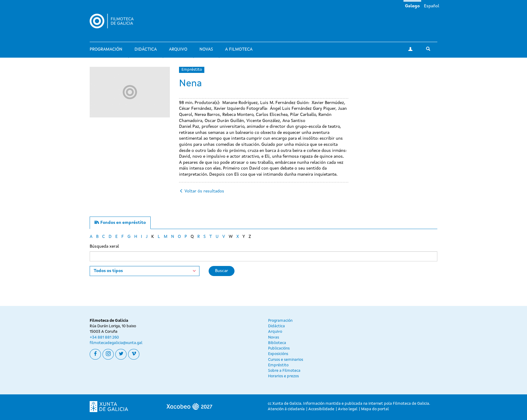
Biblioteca (277, 343)
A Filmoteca (239, 49)
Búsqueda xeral (104, 246)
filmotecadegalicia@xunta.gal (116, 343)
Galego (412, 6)
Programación (106, 49)
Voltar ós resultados (204, 191)
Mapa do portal (375, 409)
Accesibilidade (321, 409)
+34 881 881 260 (104, 337)
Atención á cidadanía (286, 409)
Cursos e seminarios (285, 360)
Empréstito (191, 70)
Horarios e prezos (283, 376)
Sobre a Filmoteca (284, 371)
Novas (206, 49)
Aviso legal (347, 409)
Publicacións (279, 348)
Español (431, 6)
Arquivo (178, 49)
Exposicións (278, 354)
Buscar (221, 271)
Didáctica (145, 49)
